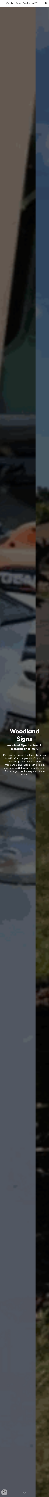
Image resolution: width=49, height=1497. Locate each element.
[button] (3, 3)
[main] (24, 739)
